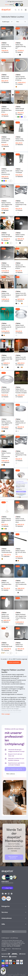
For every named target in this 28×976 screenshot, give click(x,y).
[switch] (3, 973)
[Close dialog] (27, 479)
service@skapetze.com (24, 494)
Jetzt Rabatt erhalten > (21, 491)
